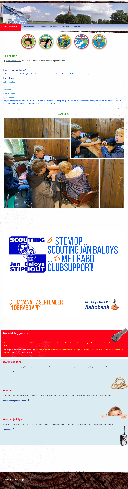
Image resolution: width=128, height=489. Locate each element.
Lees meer (7, 372)
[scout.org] (17, 465)
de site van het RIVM (13, 61)
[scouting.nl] (11, 466)
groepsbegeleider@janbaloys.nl (21, 352)
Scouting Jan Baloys (10, 27)
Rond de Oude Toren (49, 27)
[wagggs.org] (5, 465)
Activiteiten (66, 27)
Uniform (77, 27)
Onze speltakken (29, 27)
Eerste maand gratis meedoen (15, 401)
